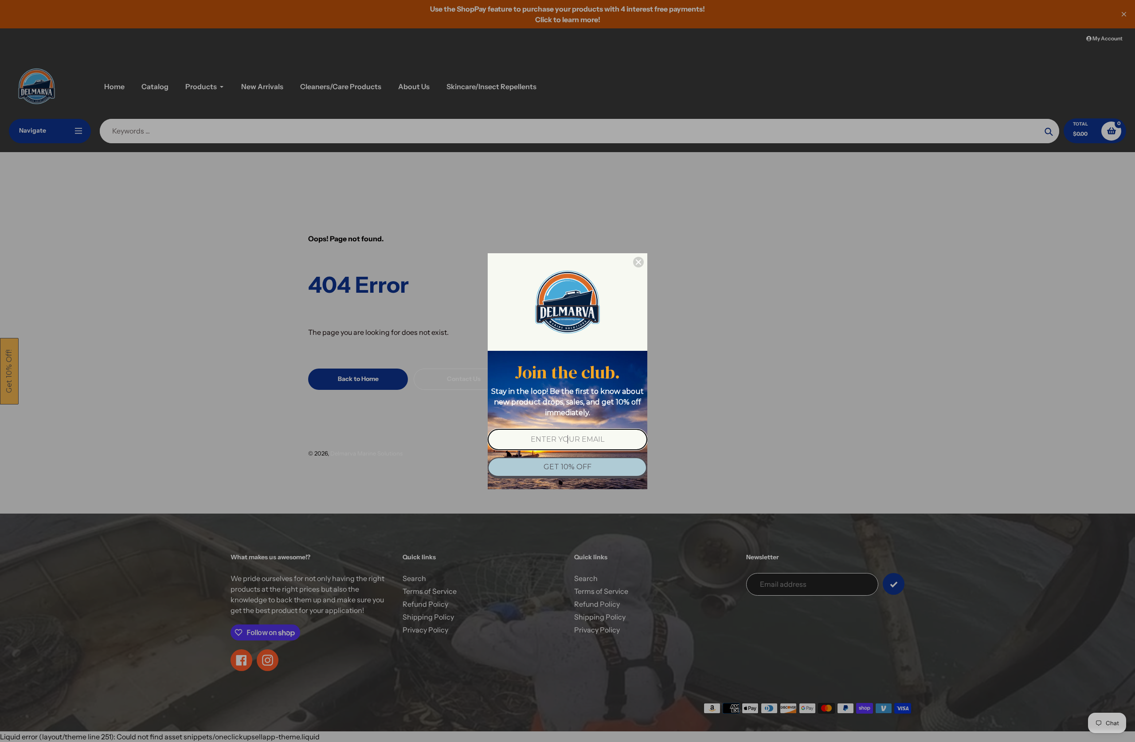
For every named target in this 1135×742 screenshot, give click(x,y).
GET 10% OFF (567, 467)
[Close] (638, 262)
